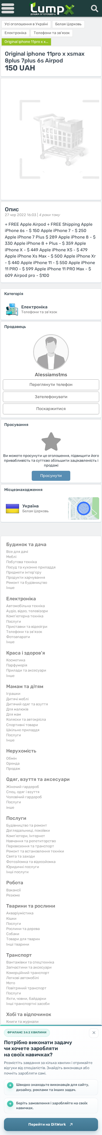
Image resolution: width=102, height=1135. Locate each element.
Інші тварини (17, 944)
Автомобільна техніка (25, 606)
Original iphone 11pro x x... (26, 41)
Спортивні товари (22, 725)
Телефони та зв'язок (24, 632)
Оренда (13, 763)
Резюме (13, 895)
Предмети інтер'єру (23, 572)
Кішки (11, 918)
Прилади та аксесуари (26, 670)
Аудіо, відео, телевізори (27, 611)
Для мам (13, 714)
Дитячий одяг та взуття (27, 704)
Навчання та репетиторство (31, 841)
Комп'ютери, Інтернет (25, 836)
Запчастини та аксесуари (29, 967)
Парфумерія (16, 665)
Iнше (10, 588)
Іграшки (13, 693)
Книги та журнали (22, 1021)
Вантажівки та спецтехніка (30, 962)
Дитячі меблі (17, 699)
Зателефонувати (51, 396)
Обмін (11, 758)
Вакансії (13, 890)
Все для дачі (17, 551)
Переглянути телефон (51, 384)
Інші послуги (17, 872)
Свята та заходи (20, 856)
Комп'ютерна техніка (24, 616)
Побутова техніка (21, 562)
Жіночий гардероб (22, 787)
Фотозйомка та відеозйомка (31, 862)
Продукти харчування (25, 577)
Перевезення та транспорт (30, 846)
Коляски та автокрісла (26, 719)
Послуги (13, 621)
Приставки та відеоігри (26, 626)
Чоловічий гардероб (24, 797)
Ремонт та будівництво (26, 582)
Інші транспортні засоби (28, 1004)
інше (10, 807)
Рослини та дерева (23, 929)
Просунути (51, 475)
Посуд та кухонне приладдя (31, 567)
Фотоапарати (18, 637)
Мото (10, 983)
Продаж (13, 768)
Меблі (11, 557)
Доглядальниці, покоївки (28, 830)
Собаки (12, 934)
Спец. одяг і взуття (22, 792)
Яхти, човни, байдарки (26, 998)
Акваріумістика (19, 913)
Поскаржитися (51, 408)
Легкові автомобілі (22, 978)
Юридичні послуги (22, 867)
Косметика (15, 660)
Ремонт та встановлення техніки (35, 851)
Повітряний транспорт (26, 988)
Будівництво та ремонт (26, 825)
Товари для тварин (23, 939)
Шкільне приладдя (22, 730)
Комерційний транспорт (27, 973)
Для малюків (17, 709)
